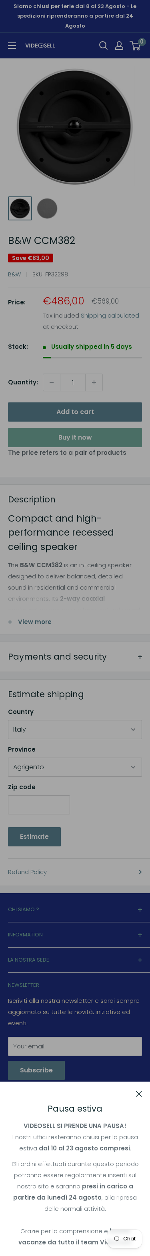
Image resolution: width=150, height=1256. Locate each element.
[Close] (139, 1093)
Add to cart (75, 411)
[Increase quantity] (94, 382)
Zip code (22, 787)
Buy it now (75, 437)
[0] (135, 45)
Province (22, 749)
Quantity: (23, 382)
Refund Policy (27, 872)
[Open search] (103, 45)
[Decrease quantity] (51, 382)
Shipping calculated (110, 315)
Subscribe (36, 1070)
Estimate (34, 836)
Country (21, 712)
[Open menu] (12, 45)
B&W (14, 274)
